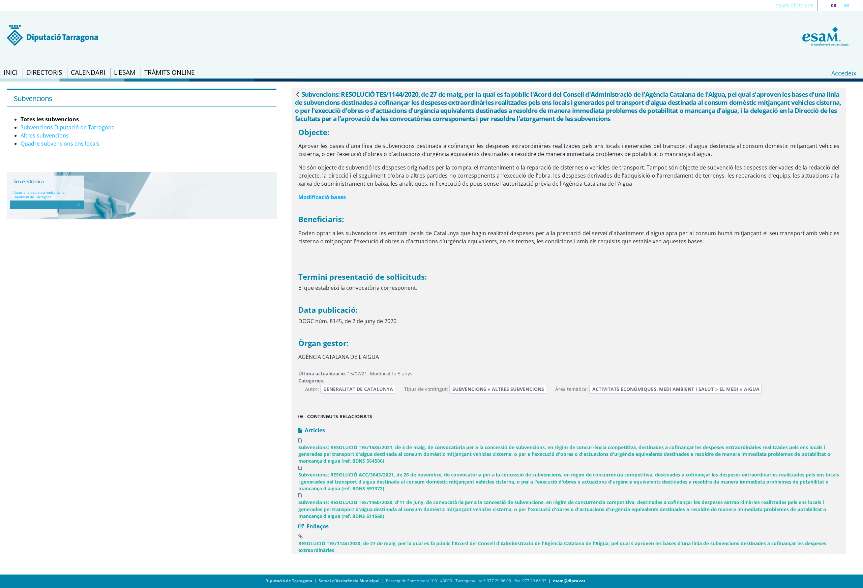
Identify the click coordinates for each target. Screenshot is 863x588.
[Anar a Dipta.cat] (52, 34)
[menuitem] (10, 73)
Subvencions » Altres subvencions (498, 389)
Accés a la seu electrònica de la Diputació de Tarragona (39, 194)
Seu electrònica (28, 181)
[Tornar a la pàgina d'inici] (824, 35)
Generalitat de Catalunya (358, 389)
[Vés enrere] (297, 94)
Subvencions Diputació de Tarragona (68, 127)
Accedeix (843, 73)
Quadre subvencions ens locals (60, 143)
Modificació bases (322, 197)
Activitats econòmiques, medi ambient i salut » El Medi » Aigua (676, 389)
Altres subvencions (45, 135)
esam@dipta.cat (569, 581)
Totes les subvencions (50, 119)
